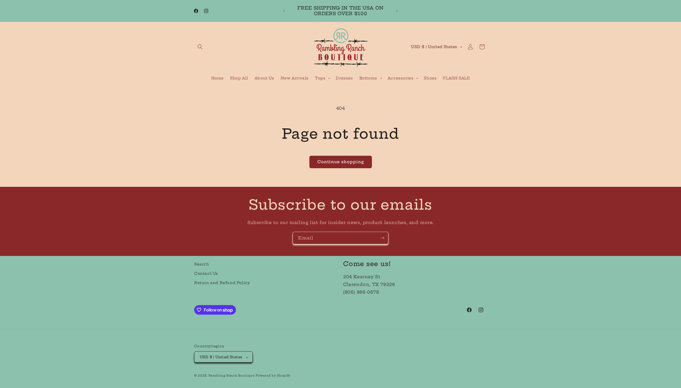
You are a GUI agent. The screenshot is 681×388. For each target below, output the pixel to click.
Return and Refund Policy (222, 282)
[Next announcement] (397, 11)
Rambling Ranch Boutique (232, 376)
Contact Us (206, 273)
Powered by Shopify (273, 376)
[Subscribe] (382, 238)
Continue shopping (340, 161)
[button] (200, 47)
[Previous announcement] (284, 11)
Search (201, 264)
